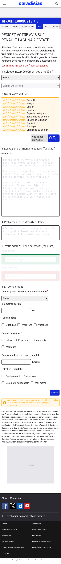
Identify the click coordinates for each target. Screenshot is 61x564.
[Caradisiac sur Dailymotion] (20, 506)
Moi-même (40, 383)
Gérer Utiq (5, 553)
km (33, 311)
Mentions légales (8, 541)
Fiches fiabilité (27, 26)
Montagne (11, 347)
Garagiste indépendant (17, 383)
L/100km (36, 362)
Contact (4, 524)
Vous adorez (8, 250)
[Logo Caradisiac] (30, 6)
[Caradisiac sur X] (13, 506)
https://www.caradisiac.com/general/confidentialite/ (24, 442)
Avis (39, 26)
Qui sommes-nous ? (39, 529)
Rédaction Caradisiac (9, 529)
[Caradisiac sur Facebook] (5, 506)
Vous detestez (9, 267)
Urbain (9, 340)
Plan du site (36, 535)
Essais (15, 26)
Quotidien (11, 325)
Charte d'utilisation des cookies (13, 547)
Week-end (27, 325)
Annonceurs (36, 524)
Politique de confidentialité (41, 541)
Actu (47, 26)
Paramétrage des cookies (41, 547)
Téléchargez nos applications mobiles (25, 516)
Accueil (5, 26)
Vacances (43, 325)
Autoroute (41, 340)
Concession (30, 376)
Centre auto (12, 376)
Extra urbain (24, 340)
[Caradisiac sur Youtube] (27, 506)
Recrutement (6, 535)
